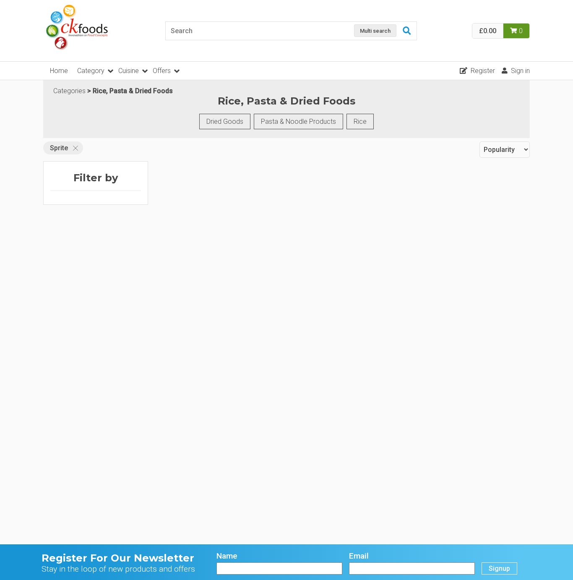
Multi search (375, 31)
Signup (499, 568)
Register (483, 71)
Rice (360, 121)
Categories (69, 91)
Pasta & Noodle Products (298, 121)
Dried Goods (224, 121)
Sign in (520, 71)
